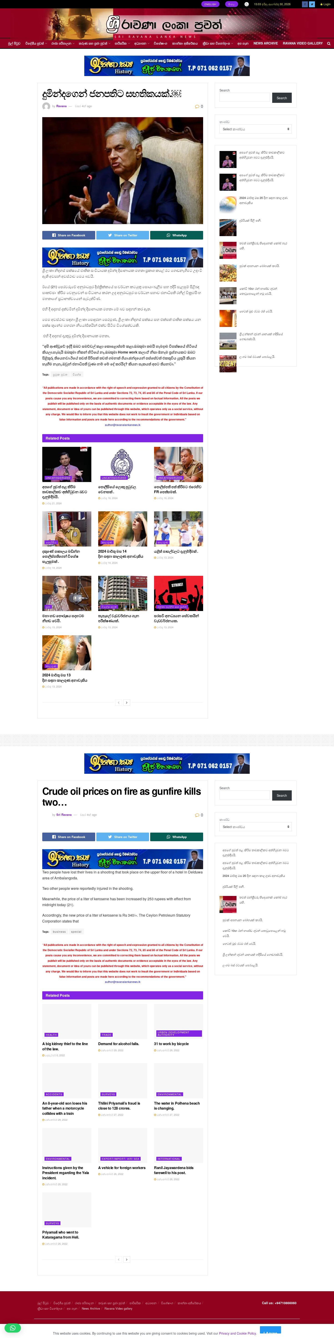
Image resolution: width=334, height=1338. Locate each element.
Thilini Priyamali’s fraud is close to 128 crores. (119, 1106)
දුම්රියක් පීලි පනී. (250, 220)
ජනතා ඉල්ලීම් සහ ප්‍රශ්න (172, 606)
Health (51, 1034)
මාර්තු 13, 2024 (164, 557)
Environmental (170, 1094)
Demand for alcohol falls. (118, 1043)
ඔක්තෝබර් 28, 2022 (167, 1050)
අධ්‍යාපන (140, 43)
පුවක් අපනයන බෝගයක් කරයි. (259, 266)
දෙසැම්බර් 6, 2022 (54, 1055)
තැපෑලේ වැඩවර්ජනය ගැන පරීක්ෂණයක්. (118, 618)
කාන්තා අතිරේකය (185, 43)
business (59, 931)
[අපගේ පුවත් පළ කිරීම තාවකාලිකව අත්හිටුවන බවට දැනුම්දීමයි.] (228, 159)
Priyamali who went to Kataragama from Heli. (60, 1234)
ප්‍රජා (48, 606)
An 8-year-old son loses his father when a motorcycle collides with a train (64, 1108)
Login (327, 4)
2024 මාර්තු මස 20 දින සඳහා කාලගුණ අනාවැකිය (254, 875)
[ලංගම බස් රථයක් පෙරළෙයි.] (228, 363)
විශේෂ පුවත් (109, 606)
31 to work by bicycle (171, 1043)
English (210, 4)
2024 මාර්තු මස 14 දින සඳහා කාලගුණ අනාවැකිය (120, 554)
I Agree (270, 1332)
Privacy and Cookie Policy (237, 1333)
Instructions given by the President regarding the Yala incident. (65, 1172)
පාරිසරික (121, 43)
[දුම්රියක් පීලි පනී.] (228, 227)
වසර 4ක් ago (83, 106)
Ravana (61, 106)
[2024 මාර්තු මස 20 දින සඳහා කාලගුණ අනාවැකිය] (228, 204)
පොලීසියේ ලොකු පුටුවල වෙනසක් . (117, 489)
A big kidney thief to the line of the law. (65, 1046)
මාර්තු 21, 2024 (53, 503)
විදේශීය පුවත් (34, 43)
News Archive (266, 43)
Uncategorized (58, 478)
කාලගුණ (107, 542)
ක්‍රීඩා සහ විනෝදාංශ (216, 43)
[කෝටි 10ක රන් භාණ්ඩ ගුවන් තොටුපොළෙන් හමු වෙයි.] (228, 295)
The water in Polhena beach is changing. (177, 1106)
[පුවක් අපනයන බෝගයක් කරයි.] (228, 273)
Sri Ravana (64, 814)
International (169, 1158)
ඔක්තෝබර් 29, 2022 (111, 1050)
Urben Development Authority (173, 1033)
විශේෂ (77, 374)
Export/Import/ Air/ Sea (120, 1158)
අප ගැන (243, 43)
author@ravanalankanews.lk (122, 425)
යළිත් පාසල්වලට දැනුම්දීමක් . (176, 551)
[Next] (126, 702)
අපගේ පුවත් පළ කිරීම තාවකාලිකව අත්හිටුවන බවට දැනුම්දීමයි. (64, 492)
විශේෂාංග (160, 43)
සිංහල (231, 4)
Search (224, 90)
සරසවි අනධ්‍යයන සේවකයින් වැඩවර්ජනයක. (176, 618)
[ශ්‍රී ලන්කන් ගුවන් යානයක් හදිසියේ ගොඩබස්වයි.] (228, 341)
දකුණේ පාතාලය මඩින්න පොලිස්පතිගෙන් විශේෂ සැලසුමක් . (61, 556)
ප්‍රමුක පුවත (60, 374)
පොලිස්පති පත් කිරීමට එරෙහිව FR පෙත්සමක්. (177, 489)
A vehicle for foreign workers (122, 1167)
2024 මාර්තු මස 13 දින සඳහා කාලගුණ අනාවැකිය (64, 677)
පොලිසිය (51, 542)
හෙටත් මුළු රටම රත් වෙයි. (256, 311)
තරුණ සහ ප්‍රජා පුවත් (93, 43)
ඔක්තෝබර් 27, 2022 (111, 1114)
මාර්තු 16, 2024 (108, 498)
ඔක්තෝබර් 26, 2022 (55, 1184)
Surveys (108, 1094)
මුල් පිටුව (14, 43)
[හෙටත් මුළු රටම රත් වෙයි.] (228, 318)
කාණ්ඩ (224, 121)
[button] (13, 1328)
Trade (106, 1034)
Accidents (54, 1094)
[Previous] (118, 702)
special (76, 931)
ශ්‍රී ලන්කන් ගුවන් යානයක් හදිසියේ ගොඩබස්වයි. (253, 954)
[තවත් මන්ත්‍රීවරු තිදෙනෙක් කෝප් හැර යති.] (228, 250)
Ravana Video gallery (303, 43)
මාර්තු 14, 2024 (53, 567)
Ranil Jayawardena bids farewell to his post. (174, 1170)
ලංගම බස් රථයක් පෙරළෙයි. (257, 356)
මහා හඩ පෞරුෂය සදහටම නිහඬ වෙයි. (63, 618)
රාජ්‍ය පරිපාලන (61, 43)
